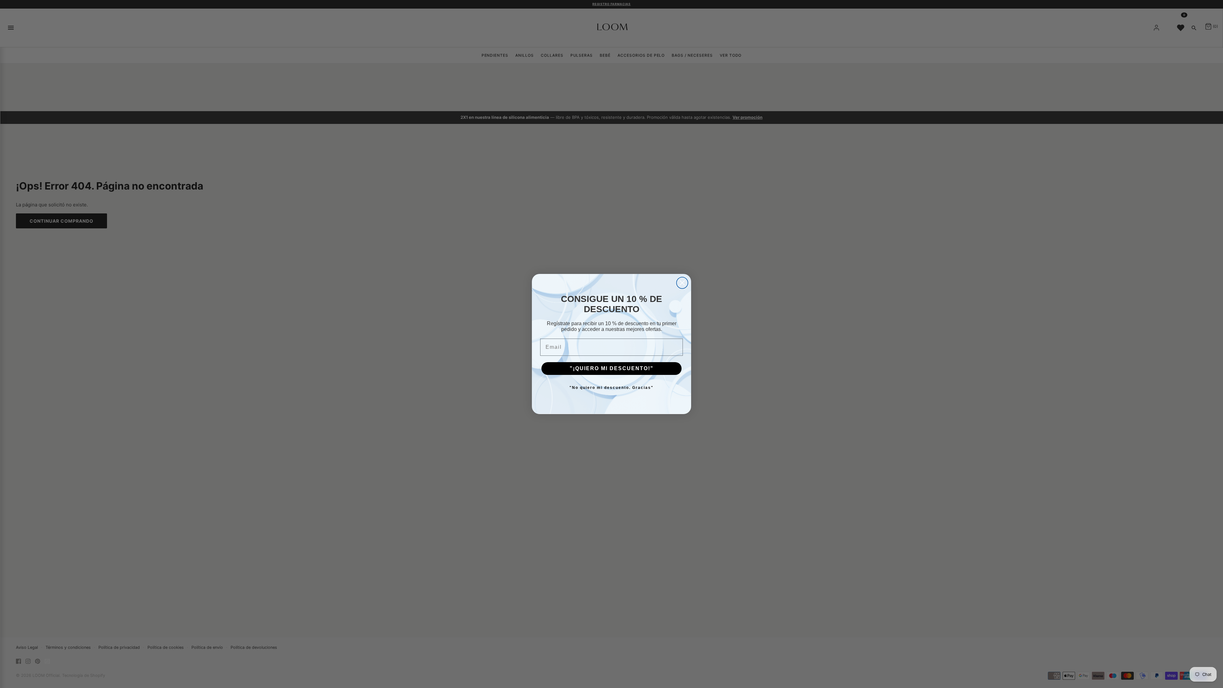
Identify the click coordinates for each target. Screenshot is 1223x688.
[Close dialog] (682, 283)
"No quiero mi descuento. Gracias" (611, 387)
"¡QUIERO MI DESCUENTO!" (612, 368)
